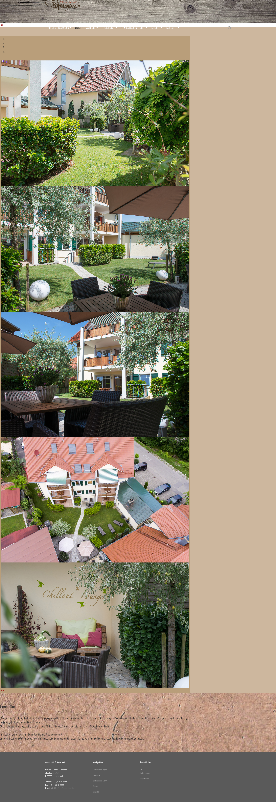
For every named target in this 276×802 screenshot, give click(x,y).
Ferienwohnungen (100, 769)
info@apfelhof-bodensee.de (62, 788)
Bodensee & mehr (133, 28)
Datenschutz (145, 773)
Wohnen (90, 28)
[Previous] (2, 690)
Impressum (144, 778)
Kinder (154, 28)
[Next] (3, 690)
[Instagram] (229, 28)
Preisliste (107, 28)
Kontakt (171, 28)
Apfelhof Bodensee (58, 28)
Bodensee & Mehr (100, 780)
